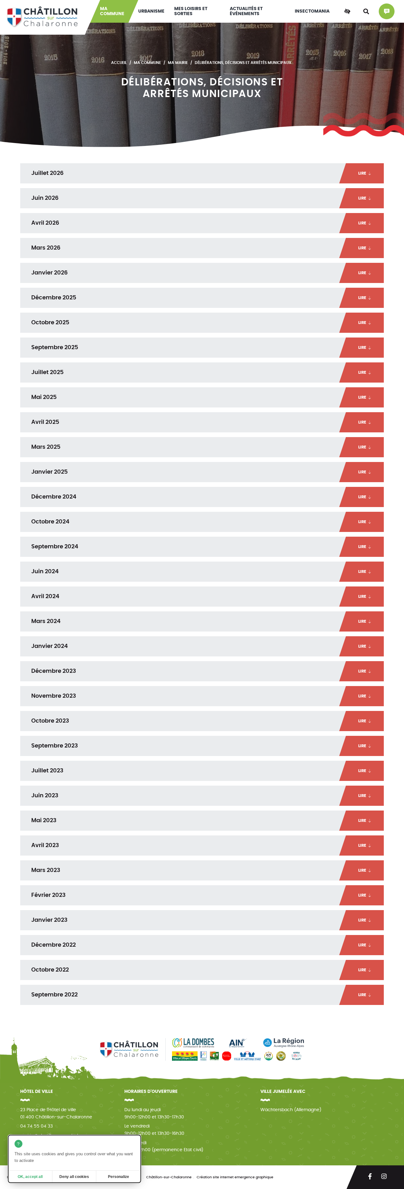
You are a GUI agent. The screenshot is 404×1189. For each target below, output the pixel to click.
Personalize (118, 1177)
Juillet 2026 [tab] (198, 173)
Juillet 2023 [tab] (198, 771)
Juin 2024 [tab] (198, 571)
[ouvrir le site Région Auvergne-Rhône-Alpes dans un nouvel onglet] (283, 1043)
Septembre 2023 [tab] (198, 746)
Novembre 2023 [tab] (198, 696)
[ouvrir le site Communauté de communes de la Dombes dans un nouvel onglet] (193, 1043)
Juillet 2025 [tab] (198, 372)
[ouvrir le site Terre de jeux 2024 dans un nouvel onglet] (296, 1056)
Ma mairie (178, 63)
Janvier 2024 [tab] (198, 646)
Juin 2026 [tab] (198, 198)
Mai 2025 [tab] (198, 397)
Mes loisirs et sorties (190, 11)
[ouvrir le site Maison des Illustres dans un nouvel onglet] (226, 1056)
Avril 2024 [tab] (198, 596)
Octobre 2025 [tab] (198, 323)
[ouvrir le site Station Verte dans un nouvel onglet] (214, 1056)
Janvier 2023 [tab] (198, 920)
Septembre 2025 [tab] (198, 347)
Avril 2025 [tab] (198, 422)
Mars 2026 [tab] (198, 248)
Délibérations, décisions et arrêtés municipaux (243, 63)
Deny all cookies (74, 1177)
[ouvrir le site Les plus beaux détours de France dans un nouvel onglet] (203, 1056)
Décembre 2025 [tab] (198, 298)
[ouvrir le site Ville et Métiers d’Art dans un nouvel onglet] (247, 1056)
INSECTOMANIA (312, 11)
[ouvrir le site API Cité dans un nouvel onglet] (269, 1056)
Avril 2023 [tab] (198, 845)
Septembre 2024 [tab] (198, 547)
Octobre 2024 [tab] (198, 522)
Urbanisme (151, 11)
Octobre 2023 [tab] (198, 721)
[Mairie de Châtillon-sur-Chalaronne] (42, 17)
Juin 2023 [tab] (198, 796)
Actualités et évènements (246, 11)
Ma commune (112, 11)
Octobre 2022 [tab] (198, 970)
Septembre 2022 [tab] (198, 995)
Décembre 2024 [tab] (198, 497)
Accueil (119, 63)
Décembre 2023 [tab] (198, 671)
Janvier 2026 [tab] (198, 273)
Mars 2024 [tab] (198, 621)
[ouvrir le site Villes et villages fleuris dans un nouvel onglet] (185, 1056)
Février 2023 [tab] (198, 895)
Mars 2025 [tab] (198, 447)
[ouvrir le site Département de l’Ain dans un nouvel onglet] (238, 1043)
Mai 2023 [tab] (198, 820)
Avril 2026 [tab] (198, 223)
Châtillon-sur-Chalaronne (169, 1177)
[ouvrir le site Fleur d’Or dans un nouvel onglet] (281, 1056)
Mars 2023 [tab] (198, 870)
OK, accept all (30, 1177)
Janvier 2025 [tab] (198, 472)
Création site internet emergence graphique (235, 1177)
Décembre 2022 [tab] (198, 945)
